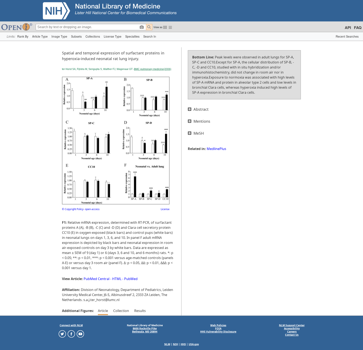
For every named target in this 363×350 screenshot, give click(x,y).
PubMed (131, 278)
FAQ (358, 27)
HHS (183, 344)
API (348, 27)
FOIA (218, 328)
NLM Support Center (292, 325)
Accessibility (292, 328)
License (165, 209)
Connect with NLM (71, 325)
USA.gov (194, 344)
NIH (175, 344)
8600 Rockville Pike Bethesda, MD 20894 (144, 330)
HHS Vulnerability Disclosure (218, 331)
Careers (292, 331)
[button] (22, 36)
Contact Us (292, 335)
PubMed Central (96, 278)
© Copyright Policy (72, 209)
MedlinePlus (216, 148)
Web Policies (218, 325)
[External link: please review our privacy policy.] (62, 334)
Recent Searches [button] (347, 36)
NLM (167, 344)
